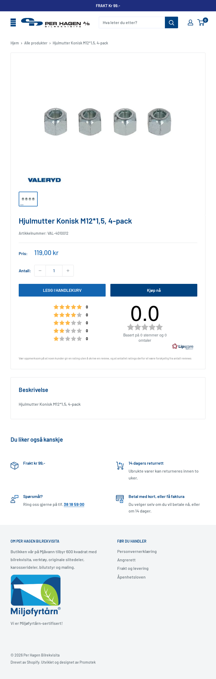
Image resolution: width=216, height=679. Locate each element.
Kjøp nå (154, 290)
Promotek (88, 662)
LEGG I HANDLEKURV (62, 290)
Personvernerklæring (137, 551)
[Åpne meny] (13, 23)
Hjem (15, 43)
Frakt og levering (133, 568)
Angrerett (126, 559)
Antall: (25, 270)
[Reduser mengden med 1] (40, 270)
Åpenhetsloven (131, 576)
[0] (201, 22)
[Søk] (171, 22)
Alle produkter (35, 43)
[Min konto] (190, 22)
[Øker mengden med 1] (67, 270)
